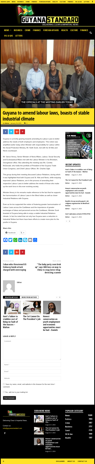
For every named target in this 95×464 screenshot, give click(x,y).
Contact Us (82, 461)
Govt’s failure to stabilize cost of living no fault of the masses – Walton (10, 322)
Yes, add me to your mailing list (16, 392)
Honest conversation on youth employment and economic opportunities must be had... (53, 443)
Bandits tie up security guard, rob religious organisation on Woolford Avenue (77, 203)
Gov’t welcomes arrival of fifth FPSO (78, 214)
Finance (34, 2)
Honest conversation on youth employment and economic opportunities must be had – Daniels (51, 323)
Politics (68, 419)
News (13, 2)
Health (55, 2)
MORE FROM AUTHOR (29, 297)
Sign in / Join (5, 2)
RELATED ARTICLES (11, 297)
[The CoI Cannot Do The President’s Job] (32, 307)
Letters (86, 2)
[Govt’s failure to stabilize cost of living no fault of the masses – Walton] (12, 307)
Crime (28, 2)
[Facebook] (92, 2)
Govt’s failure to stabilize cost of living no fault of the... (51, 419)
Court (67, 430)
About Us (71, 461)
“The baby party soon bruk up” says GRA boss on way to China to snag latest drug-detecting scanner (48, 268)
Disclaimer (60, 461)
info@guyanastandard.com (12, 428)
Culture (63, 2)
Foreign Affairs (44, 2)
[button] (90, 33)
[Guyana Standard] (47, 15)
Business (20, 2)
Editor (7, 123)
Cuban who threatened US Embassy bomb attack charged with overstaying (14, 267)
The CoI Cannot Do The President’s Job (31, 318)
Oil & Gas (78, 2)
